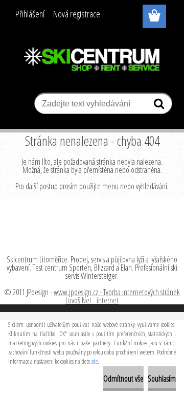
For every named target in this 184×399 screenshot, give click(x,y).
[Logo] (92, 59)
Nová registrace (76, 14)
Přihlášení (29, 14)
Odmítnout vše (123, 378)
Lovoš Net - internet (92, 300)
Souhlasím (162, 378)
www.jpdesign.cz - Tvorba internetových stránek (117, 292)
